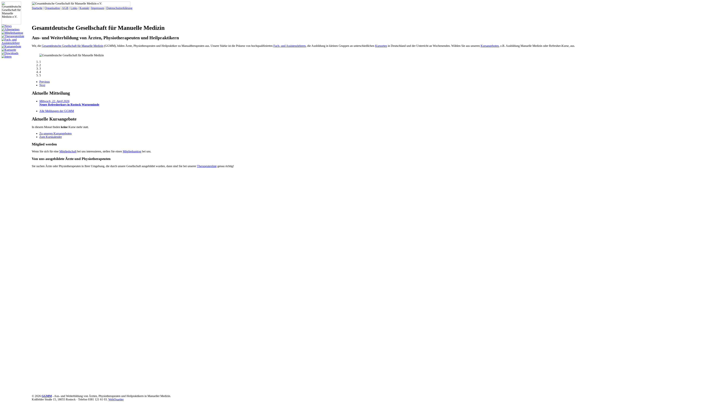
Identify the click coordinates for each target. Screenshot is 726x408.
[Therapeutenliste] (13, 36)
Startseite (37, 8)
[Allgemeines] (10, 29)
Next (42, 85)
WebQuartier (116, 399)
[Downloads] (10, 53)
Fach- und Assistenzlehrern (289, 45)
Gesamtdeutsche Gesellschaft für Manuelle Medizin (72, 45)
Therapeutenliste (207, 166)
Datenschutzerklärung (119, 8)
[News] (7, 26)
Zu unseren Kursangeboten (55, 133)
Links (74, 8)
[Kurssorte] (9, 49)
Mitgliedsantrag (132, 151)
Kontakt (84, 8)
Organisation (52, 8)
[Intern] (7, 56)
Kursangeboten (490, 45)
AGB (65, 8)
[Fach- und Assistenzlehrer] (17, 43)
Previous (44, 81)
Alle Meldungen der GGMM (56, 111)
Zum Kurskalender (50, 136)
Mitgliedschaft (67, 151)
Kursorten (381, 45)
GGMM (47, 396)
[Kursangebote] (11, 46)
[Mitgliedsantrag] (12, 32)
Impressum (97, 8)
